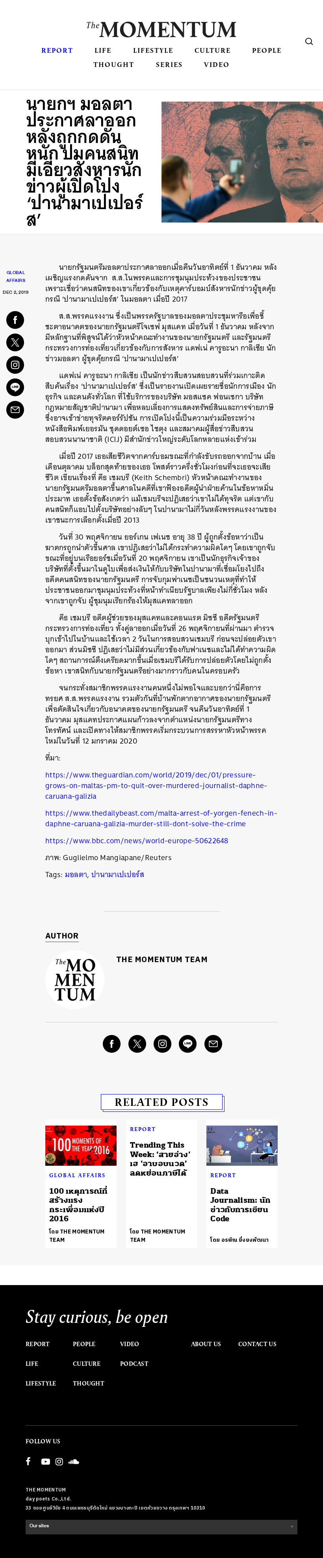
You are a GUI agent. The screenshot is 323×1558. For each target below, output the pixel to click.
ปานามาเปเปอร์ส (117, 874)
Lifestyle (153, 50)
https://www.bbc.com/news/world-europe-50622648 (136, 840)
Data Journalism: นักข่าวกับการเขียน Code (240, 1205)
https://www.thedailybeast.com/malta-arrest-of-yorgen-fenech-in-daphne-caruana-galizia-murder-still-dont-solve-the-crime (161, 818)
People (267, 50)
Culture (213, 50)
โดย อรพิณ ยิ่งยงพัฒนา (239, 1240)
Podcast (134, 1364)
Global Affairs (77, 1175)
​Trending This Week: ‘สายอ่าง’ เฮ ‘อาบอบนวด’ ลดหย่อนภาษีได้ (160, 1159)
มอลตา (76, 874)
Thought (113, 64)
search (309, 41)
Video (217, 64)
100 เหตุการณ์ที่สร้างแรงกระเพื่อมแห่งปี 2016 (78, 1205)
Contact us (257, 1344)
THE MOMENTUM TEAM (162, 959)
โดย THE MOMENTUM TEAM (77, 1236)
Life (103, 50)
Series (169, 64)
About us (206, 1344)
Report (57, 50)
